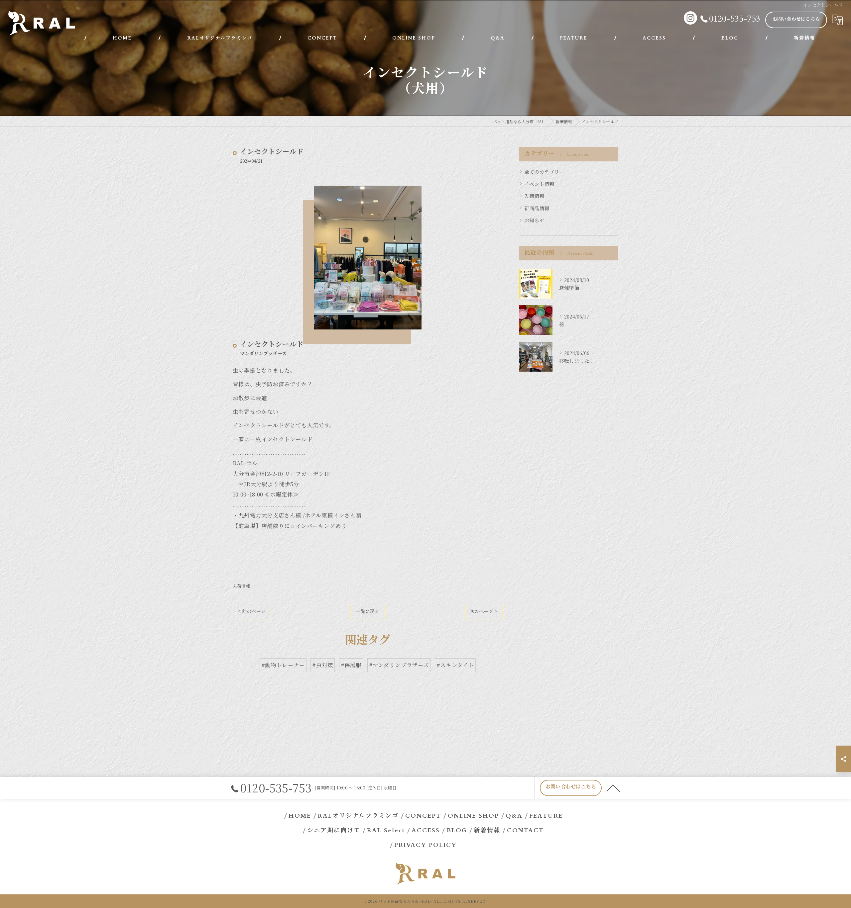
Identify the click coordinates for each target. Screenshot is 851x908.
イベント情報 (539, 183)
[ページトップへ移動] (613, 787)
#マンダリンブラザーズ (399, 665)
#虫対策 (322, 665)
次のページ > (483, 611)
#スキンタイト (455, 665)
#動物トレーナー (283, 665)
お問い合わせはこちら (796, 19)
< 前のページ (252, 611)
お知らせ (534, 220)
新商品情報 (536, 208)
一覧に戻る (367, 611)
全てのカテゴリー (544, 171)
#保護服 (351, 665)
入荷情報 (241, 586)
